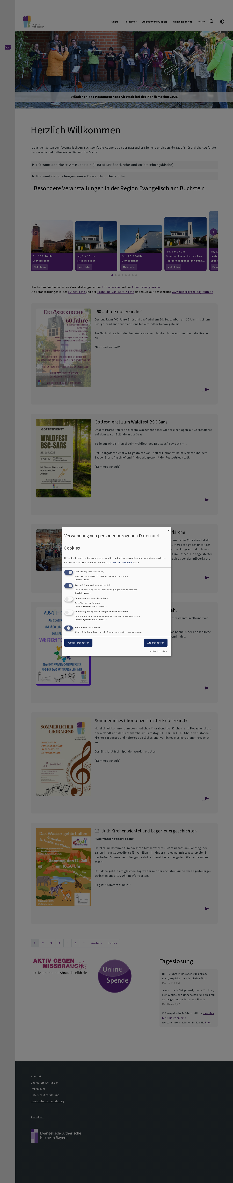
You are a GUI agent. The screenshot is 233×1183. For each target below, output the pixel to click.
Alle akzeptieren (155, 642)
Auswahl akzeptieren (78, 642)
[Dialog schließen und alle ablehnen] (168, 529)
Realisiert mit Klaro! (158, 651)
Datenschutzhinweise (121, 562)
